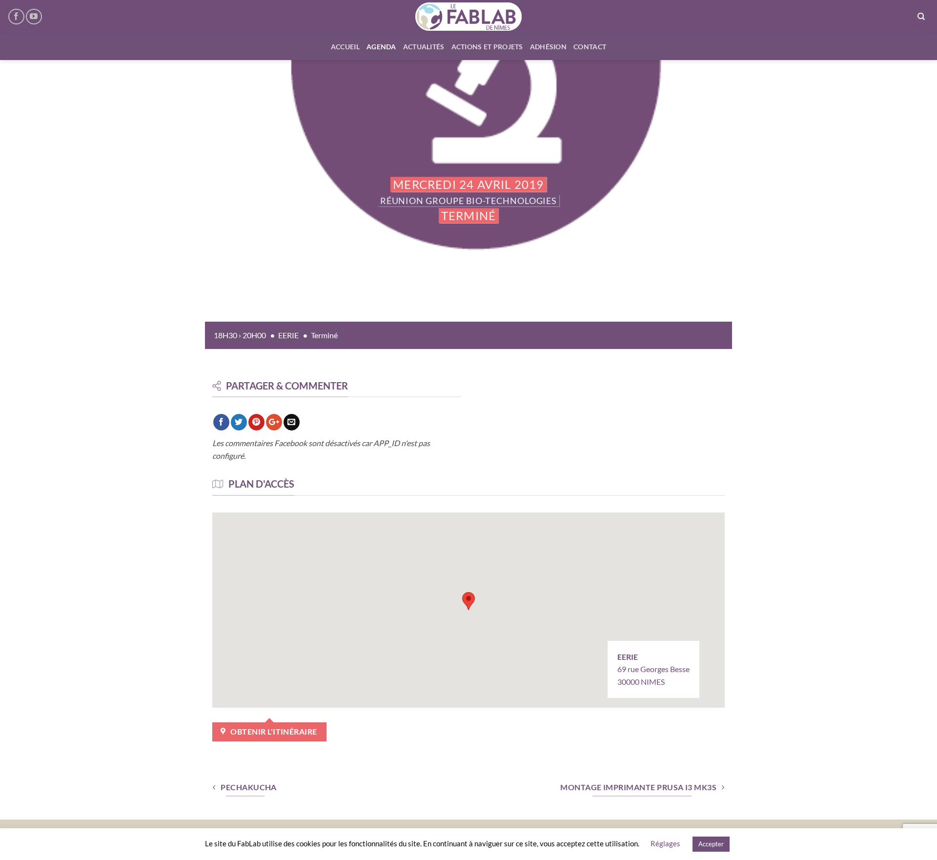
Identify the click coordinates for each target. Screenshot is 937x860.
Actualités (424, 46)
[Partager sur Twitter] (239, 422)
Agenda (381, 46)
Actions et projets (487, 46)
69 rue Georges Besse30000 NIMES (653, 669)
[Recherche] (921, 17)
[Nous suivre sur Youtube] (34, 17)
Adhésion (548, 46)
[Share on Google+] (274, 422)
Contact (589, 46)
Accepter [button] (711, 844)
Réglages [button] (665, 843)
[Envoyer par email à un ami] (292, 422)
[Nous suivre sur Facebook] (16, 17)
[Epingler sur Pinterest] (256, 422)
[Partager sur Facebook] (221, 422)
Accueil (345, 46)
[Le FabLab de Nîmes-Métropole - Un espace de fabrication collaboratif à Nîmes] (468, 16)
